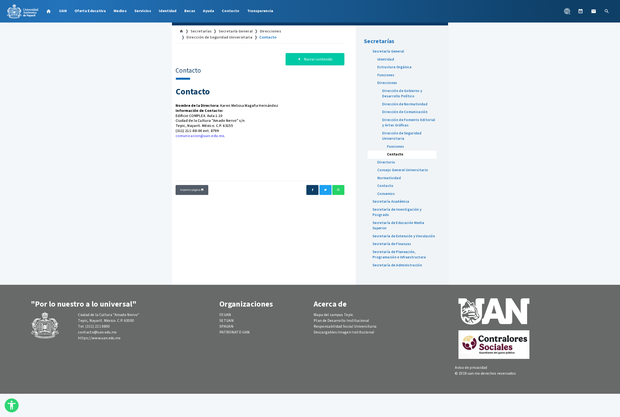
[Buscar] (606, 11)
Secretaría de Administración (397, 265)
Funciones (385, 75)
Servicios (142, 11)
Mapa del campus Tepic (333, 314)
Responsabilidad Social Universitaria (345, 326)
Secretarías (201, 31)
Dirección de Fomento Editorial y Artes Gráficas (408, 122)
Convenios (386, 193)
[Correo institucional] (593, 11)
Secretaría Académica (390, 201)
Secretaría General (236, 31)
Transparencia (260, 11)
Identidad (168, 11)
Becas (189, 11)
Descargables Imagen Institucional (344, 332)
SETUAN (226, 320)
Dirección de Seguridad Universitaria (219, 37)
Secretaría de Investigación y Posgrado (396, 212)
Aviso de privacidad (471, 367)
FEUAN (225, 314)
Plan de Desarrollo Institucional (341, 320)
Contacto (231, 11)
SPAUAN (226, 326)
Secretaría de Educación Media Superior (398, 225)
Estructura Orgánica (394, 67)
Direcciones (270, 31)
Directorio (386, 162)
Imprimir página (190, 190)
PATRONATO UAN (234, 332)
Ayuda (208, 11)
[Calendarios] (580, 11)
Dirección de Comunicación (404, 112)
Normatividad (389, 178)
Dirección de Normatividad (404, 104)
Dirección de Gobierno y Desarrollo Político (402, 93)
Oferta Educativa (90, 11)
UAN (63, 11)
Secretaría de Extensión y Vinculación (403, 236)
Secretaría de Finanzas (391, 244)
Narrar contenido (318, 59)
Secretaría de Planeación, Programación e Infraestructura (399, 254)
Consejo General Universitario (402, 170)
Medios (120, 11)
